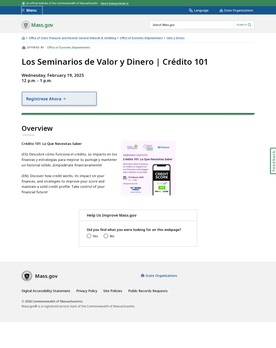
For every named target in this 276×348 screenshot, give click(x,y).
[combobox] (201, 25)
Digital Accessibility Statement (46, 291)
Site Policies (112, 291)
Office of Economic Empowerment (141, 38)
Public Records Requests (148, 291)
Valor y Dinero (176, 38)
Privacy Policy (86, 291)
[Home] (23, 37)
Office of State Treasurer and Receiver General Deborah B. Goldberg (72, 38)
